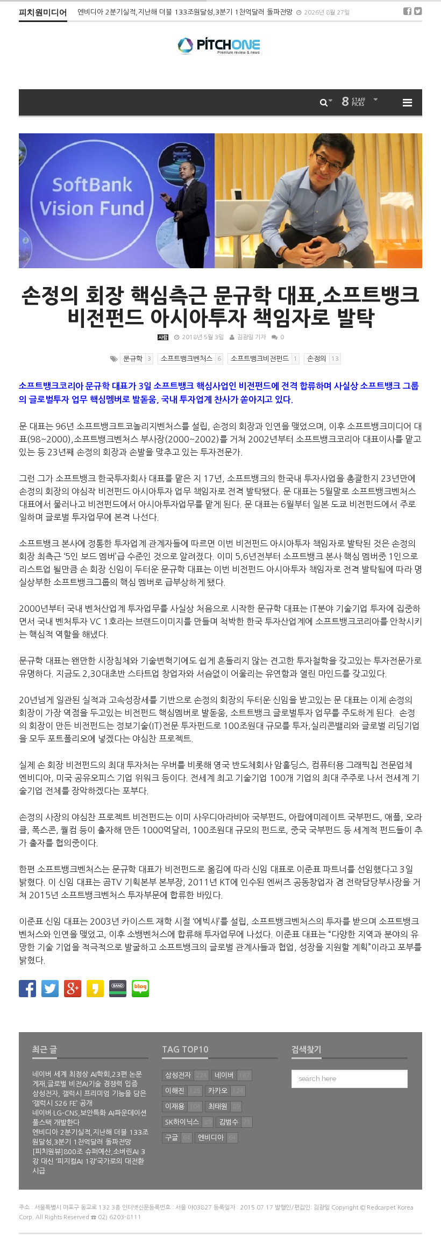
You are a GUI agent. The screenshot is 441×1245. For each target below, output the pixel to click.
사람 (163, 337)
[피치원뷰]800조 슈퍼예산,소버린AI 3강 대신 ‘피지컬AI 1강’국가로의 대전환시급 (88, 1161)
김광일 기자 (251, 337)
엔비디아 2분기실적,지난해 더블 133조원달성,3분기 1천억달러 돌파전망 (186, 12)
